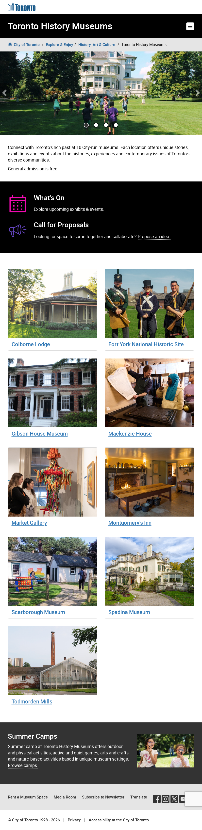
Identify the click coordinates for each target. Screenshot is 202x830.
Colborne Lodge (31, 344)
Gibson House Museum (40, 433)
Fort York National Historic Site (146, 344)
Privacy (74, 820)
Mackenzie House (130, 433)
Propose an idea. (154, 236)
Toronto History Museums (60, 26)
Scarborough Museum (38, 612)
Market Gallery (29, 522)
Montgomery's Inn (130, 522)
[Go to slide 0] (86, 125)
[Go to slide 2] (105, 125)
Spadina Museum (129, 612)
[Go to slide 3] (115, 125)
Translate (138, 797)
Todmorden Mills (32, 701)
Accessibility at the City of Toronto (119, 820)
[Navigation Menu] (190, 26)
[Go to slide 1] (96, 125)
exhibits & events (86, 209)
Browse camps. (23, 765)
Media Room (65, 797)
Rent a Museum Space (28, 797)
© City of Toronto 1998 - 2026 (34, 820)
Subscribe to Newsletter (103, 797)
